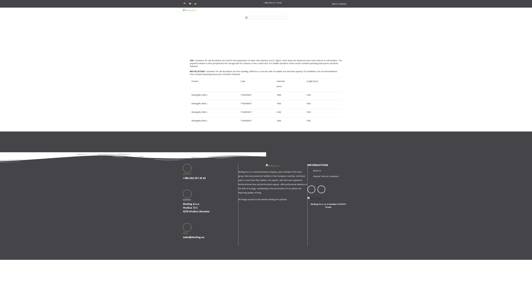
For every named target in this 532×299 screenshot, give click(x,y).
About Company (339, 3)
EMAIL (185, 233)
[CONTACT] (187, 168)
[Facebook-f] (251, 3)
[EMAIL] (187, 227)
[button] (346, 10)
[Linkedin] (321, 189)
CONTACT (187, 174)
